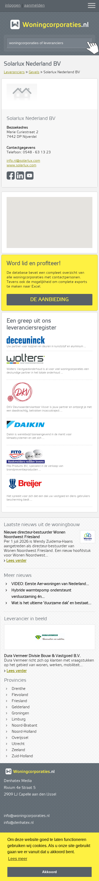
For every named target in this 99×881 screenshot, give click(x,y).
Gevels (34, 72)
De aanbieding (49, 299)
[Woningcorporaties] (49, 28)
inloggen (13, 5)
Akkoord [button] (49, 872)
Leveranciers (14, 72)
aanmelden (34, 5)
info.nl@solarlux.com (23, 160)
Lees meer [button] (17, 859)
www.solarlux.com (21, 165)
